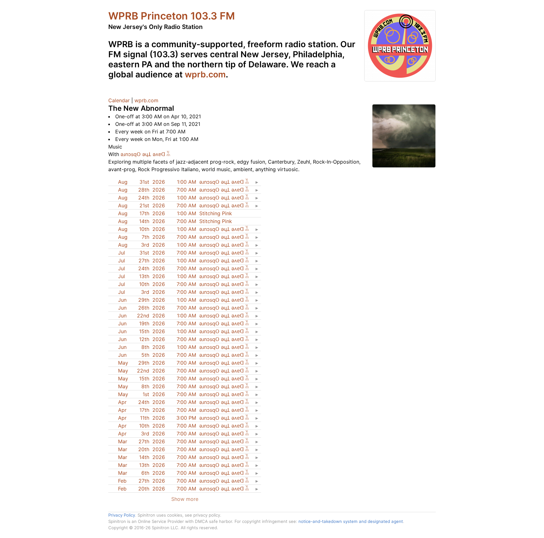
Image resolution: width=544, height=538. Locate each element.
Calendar (119, 100)
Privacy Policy (121, 515)
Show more (184, 499)
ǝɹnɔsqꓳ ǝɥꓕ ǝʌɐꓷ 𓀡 (145, 154)
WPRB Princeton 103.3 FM (171, 16)
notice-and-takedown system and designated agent (350, 521)
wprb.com (205, 74)
